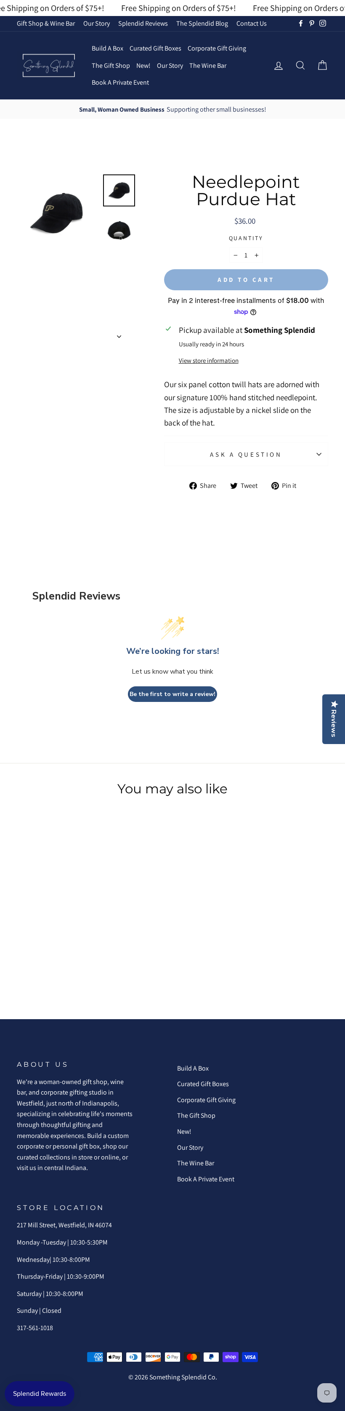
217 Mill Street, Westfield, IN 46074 (64, 1225)
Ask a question (246, 454)
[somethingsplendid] (48, 65)
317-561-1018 (35, 1327)
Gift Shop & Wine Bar (46, 23)
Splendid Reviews (143, 23)
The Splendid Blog (202, 23)
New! (143, 65)
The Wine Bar (207, 65)
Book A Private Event (120, 82)
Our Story (96, 23)
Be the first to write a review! (172, 694)
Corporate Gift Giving (217, 48)
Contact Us (251, 23)
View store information (209, 360)
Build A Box (107, 48)
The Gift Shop (111, 65)
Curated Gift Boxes (155, 48)
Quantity (246, 238)
